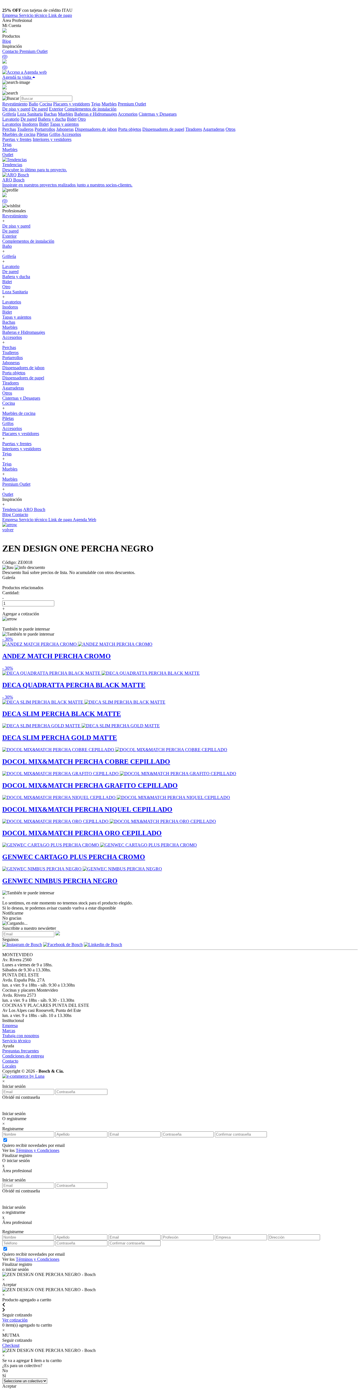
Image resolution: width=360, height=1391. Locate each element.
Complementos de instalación (90, 109)
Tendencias (12, 509)
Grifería (9, 114)
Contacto (10, 51)
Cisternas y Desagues (158, 114)
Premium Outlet (33, 51)
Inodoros (30, 124)
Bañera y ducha (52, 119)
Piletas (42, 134)
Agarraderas (213, 129)
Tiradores (193, 129)
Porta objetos (129, 129)
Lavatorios (11, 124)
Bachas (50, 114)
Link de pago (60, 15)
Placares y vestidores (71, 104)
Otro (82, 119)
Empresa (10, 15)
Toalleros (25, 129)
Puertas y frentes (17, 139)
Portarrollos (45, 129)
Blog (6, 41)
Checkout (10, 1345)
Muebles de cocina (18, 134)
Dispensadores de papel (163, 129)
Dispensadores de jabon (96, 129)
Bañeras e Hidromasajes (95, 114)
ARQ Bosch (34, 509)
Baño (33, 104)
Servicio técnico (33, 15)
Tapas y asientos (64, 124)
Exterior (56, 109)
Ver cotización (15, 1320)
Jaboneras (65, 129)
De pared (40, 109)
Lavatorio (10, 119)
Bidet (71, 119)
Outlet (7, 154)
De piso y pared (16, 109)
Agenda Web (84, 519)
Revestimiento (15, 104)
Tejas (95, 104)
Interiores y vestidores (52, 139)
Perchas (9, 129)
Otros (230, 129)
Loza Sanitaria (30, 114)
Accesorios (128, 114)
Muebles (109, 104)
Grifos (54, 134)
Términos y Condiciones (37, 1150)
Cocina (45, 104)
